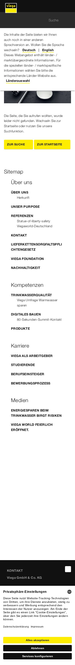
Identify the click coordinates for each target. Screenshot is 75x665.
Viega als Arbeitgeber (32, 356)
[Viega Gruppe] (11, 6)
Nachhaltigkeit (25, 268)
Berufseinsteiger (27, 374)
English (48, 50)
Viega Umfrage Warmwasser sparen (37, 302)
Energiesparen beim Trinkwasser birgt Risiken (36, 413)
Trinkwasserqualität (31, 295)
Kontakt (19, 235)
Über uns (19, 192)
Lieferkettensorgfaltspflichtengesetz (36, 246)
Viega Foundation (27, 259)
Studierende (23, 365)
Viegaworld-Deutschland (34, 226)
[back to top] (68, 569)
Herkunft (23, 198)
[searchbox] (34, 20)
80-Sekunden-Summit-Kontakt (39, 319)
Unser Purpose (25, 207)
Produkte (20, 328)
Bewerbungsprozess (30, 383)
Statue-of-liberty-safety (33, 221)
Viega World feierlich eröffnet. (32, 427)
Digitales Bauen (26, 314)
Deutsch (29, 50)
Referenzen (22, 216)
